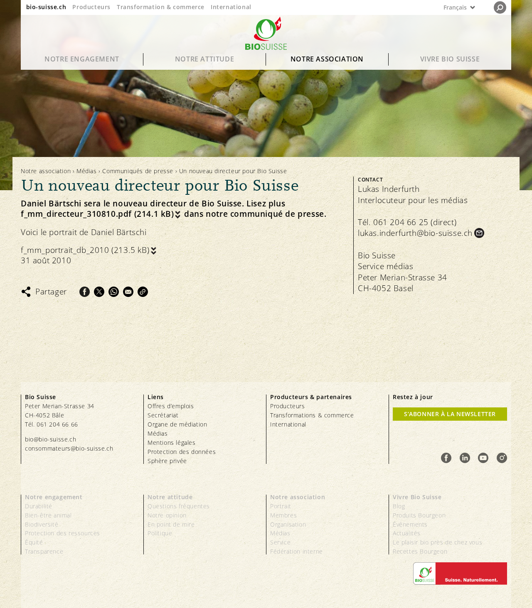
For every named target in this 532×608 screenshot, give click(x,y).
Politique (160, 533)
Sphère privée (167, 461)
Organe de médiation (177, 424)
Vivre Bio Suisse (450, 59)
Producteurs (91, 7)
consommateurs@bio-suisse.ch (69, 448)
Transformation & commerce (160, 7)
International (231, 7)
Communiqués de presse (137, 171)
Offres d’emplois (171, 406)
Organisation (288, 524)
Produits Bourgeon (419, 515)
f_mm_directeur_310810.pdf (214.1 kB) (97, 214)
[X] (99, 292)
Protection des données (182, 452)
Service (280, 542)
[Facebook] (84, 292)
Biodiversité (41, 524)
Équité (34, 542)
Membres (283, 515)
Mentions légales (172, 442)
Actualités (407, 533)
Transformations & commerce (312, 415)
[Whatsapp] (113, 292)
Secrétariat (163, 415)
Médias (86, 171)
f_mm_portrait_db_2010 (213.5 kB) (85, 250)
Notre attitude (204, 59)
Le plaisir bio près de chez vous (437, 542)
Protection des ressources (62, 533)
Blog (399, 506)
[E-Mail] (128, 292)
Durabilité (38, 506)
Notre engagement (81, 59)
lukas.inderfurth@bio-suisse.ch (415, 233)
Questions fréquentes (179, 506)
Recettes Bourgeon (420, 551)
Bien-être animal (48, 515)
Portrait (280, 506)
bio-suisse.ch (46, 7)
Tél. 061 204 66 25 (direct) (407, 222)
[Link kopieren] (143, 292)
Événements (410, 524)
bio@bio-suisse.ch (50, 439)
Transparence (44, 551)
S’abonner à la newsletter (450, 414)
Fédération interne (296, 551)
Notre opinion (167, 515)
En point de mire (171, 524)
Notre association (327, 59)
